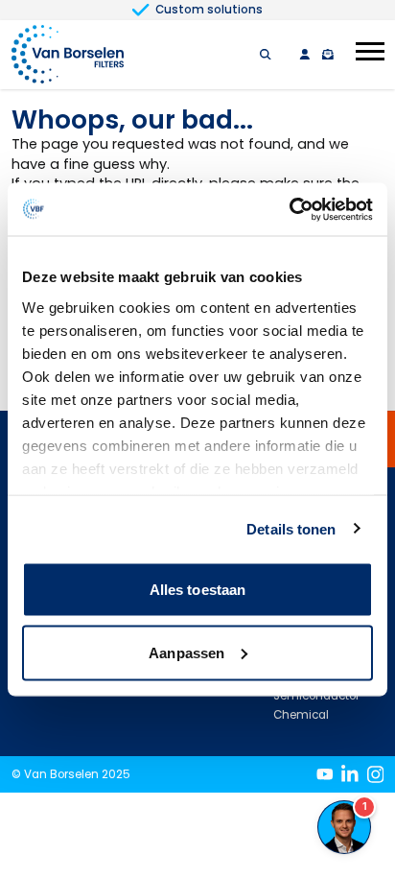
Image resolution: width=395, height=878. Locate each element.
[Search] (265, 54)
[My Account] (305, 54)
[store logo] (68, 54)
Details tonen (291, 528)
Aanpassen (186, 652)
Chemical (301, 715)
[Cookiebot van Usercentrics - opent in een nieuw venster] (289, 209)
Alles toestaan (197, 589)
